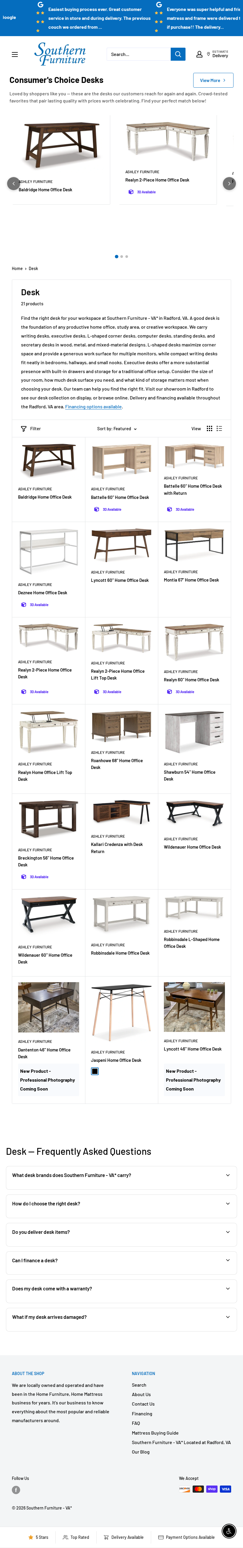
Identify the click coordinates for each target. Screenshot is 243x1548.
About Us (141, 1394)
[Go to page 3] (126, 256)
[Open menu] (15, 54)
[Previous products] (13, 183)
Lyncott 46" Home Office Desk (193, 1048)
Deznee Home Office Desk (42, 592)
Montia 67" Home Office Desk (191, 579)
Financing (142, 1413)
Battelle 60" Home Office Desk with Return (193, 489)
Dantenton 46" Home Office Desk (44, 1053)
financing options (58, 1274)
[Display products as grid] (209, 428)
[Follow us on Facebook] (16, 1490)
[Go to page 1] (116, 256)
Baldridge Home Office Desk (45, 189)
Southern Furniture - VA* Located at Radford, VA (181, 1442)
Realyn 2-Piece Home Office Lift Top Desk (118, 674)
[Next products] (229, 183)
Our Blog (141, 1451)
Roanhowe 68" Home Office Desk (117, 764)
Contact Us (143, 1403)
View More (210, 80)
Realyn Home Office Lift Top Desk (45, 776)
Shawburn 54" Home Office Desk (189, 775)
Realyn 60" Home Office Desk (191, 679)
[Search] (178, 54)
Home (17, 268)
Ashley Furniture (36, 181)
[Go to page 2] (121, 256)
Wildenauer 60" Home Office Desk (45, 958)
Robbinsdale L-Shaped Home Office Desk (192, 943)
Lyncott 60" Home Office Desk (120, 580)
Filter (35, 428)
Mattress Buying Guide (155, 1432)
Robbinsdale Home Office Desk (120, 953)
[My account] (199, 54)
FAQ (136, 1423)
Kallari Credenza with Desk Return (117, 848)
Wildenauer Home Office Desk (192, 847)
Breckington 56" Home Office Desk (46, 861)
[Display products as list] (219, 428)
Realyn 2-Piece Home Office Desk (157, 179)
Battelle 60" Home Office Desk (120, 497)
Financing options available (93, 406)
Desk (33, 268)
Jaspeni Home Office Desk (116, 1060)
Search (139, 1385)
